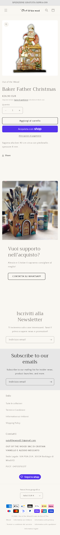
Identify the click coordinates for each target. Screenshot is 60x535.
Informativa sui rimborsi (17, 416)
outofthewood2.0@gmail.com (21, 440)
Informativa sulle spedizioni (45, 524)
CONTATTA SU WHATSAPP (26, 276)
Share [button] (8, 155)
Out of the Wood (25, 516)
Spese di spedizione (21, 100)
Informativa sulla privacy (44, 520)
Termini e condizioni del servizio (19, 524)
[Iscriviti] (51, 339)
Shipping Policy (13, 423)
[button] (6, 10)
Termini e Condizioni (15, 410)
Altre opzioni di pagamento (30, 136)
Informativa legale (31, 529)
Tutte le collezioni (14, 403)
